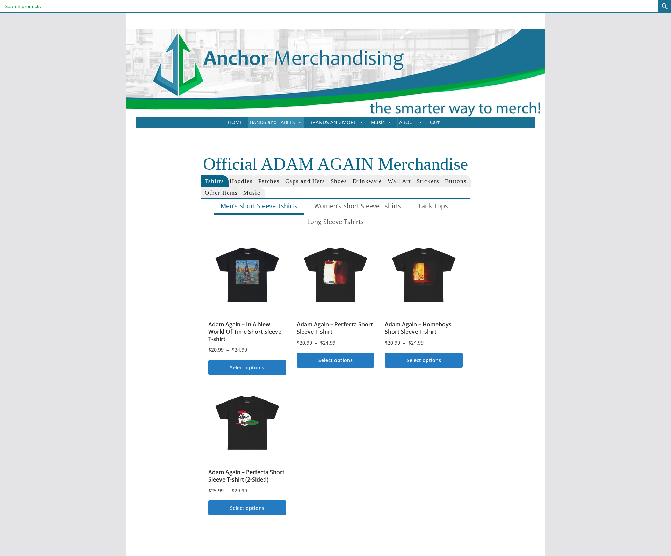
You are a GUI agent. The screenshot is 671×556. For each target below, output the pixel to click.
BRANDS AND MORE (332, 122)
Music (378, 122)
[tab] (215, 181)
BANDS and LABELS (272, 122)
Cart (435, 122)
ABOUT (407, 122)
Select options (247, 367)
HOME (235, 122)
